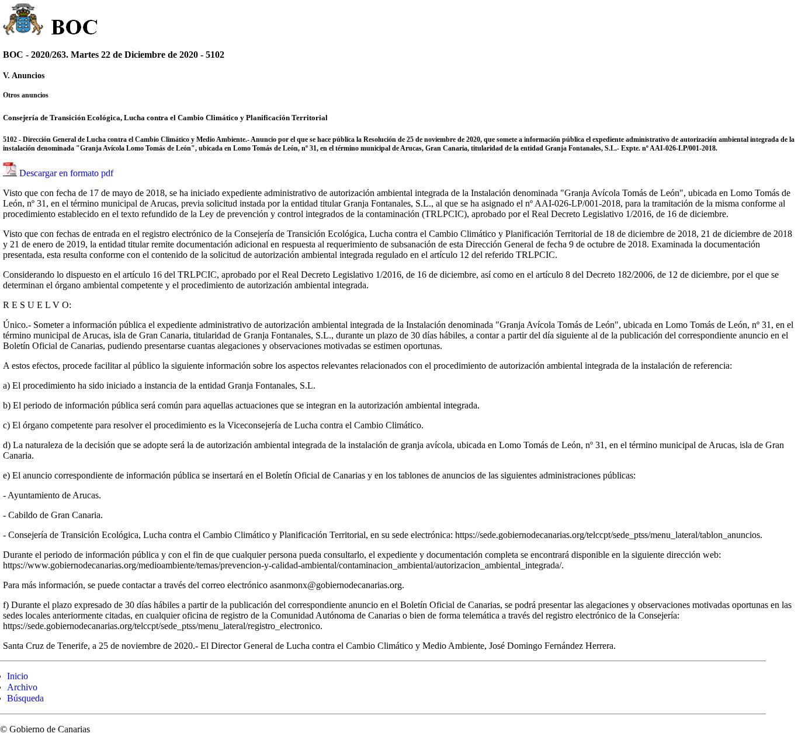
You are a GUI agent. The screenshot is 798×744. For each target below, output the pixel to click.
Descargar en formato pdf (66, 173)
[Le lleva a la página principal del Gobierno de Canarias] (23, 21)
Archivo (22, 687)
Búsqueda (25, 698)
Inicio (17, 676)
